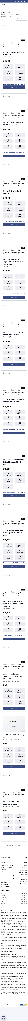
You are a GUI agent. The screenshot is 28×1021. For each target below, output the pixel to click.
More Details (14, 87)
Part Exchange (23, 879)
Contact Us (24, 877)
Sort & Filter (20, 19)
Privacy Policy (23, 883)
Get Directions (8, 877)
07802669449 (6, 886)
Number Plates (23, 870)
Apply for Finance (23, 872)
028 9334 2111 (6, 884)
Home (25, 865)
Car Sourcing (24, 874)
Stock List (24, 867)
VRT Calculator (23, 881)
